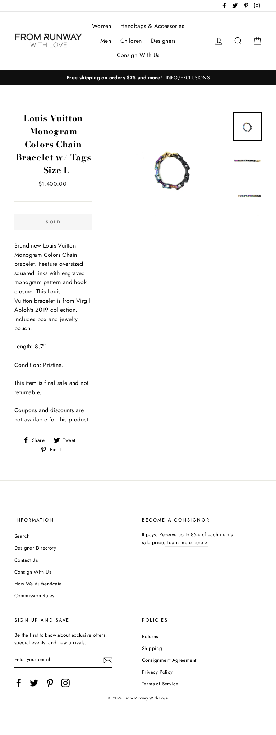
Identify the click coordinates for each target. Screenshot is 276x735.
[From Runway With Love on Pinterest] (50, 683)
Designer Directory (35, 547)
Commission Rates (34, 595)
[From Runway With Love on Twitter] (34, 683)
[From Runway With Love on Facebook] (18, 683)
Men (105, 41)
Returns (150, 636)
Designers (163, 41)
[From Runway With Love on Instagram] (65, 683)
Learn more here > (186, 542)
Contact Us (26, 560)
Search (21, 536)
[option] (138, 78)
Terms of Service (160, 683)
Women (101, 26)
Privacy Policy (157, 671)
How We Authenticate (38, 583)
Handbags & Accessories (152, 26)
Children (131, 41)
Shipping (152, 648)
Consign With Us (138, 55)
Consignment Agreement (169, 660)
